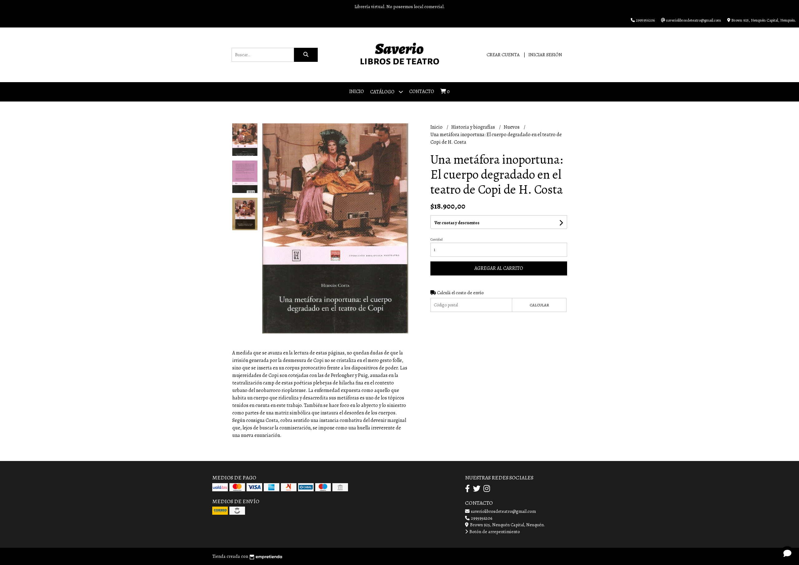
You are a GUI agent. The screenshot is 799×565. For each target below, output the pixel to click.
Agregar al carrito (498, 268)
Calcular (539, 305)
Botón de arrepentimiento (494, 531)
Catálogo (382, 91)
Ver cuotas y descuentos (456, 223)
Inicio (356, 91)
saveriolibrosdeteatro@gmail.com (503, 511)
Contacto (421, 91)
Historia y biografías (473, 127)
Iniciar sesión (545, 55)
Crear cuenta (503, 55)
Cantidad (436, 239)
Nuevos (512, 127)
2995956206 (481, 518)
